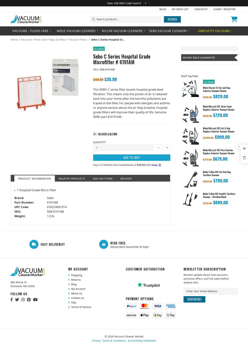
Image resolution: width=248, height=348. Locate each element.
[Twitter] (17, 300)
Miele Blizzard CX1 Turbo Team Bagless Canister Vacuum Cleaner (219, 108)
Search (172, 19)
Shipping (76, 275)
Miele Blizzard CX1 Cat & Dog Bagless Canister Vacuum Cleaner (219, 130)
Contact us (77, 298)
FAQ (73, 302)
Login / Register (224, 9)
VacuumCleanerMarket (26, 19)
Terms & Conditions (114, 340)
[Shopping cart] (234, 19)
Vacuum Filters (78, 39)
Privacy (96, 340)
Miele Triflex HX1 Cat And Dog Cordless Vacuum (217, 173)
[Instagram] (23, 300)
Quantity (99, 142)
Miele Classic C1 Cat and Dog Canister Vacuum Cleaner (216, 89)
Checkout (201, 9)
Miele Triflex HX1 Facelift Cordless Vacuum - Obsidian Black (219, 195)
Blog (162, 9)
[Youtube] (35, 300)
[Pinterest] (29, 300)
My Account (77, 289)
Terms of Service (80, 307)
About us (76, 293)
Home (14, 39)
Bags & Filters (57, 39)
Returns (75, 279)
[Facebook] (12, 300)
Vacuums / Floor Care (34, 39)
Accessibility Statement (142, 340)
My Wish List (180, 9)
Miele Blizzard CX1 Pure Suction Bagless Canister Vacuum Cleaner (219, 152)
